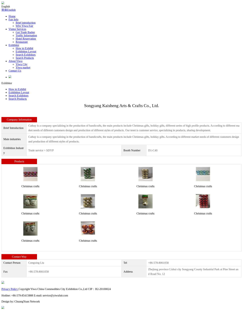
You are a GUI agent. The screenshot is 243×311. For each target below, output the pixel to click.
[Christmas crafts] (30, 173)
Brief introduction (26, 22)
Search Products (25, 57)
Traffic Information (26, 35)
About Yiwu (15, 61)
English (11, 9)
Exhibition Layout (26, 51)
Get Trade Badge (25, 32)
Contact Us (15, 70)
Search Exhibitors (26, 54)
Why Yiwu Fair (24, 25)
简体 (4, 9)
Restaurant (22, 41)
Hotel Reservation (26, 38)
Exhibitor (14, 45)
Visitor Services (17, 29)
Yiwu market (23, 67)
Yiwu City (21, 64)
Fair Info (13, 19)
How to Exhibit (24, 48)
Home (12, 16)
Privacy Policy (10, 289)
